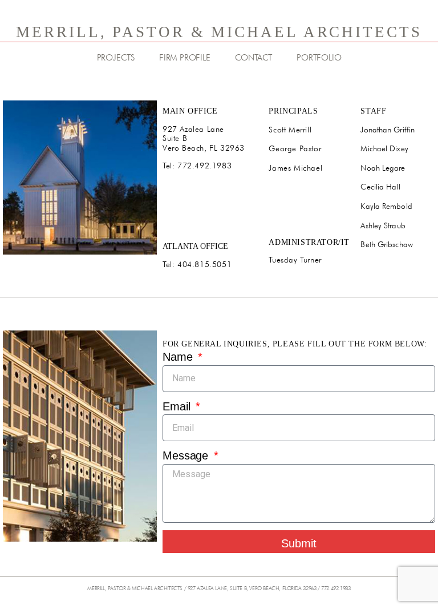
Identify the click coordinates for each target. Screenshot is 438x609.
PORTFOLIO (319, 58)
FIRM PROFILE (184, 58)
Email (178, 406)
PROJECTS (116, 58)
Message (187, 455)
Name (179, 356)
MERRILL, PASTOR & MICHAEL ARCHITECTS (218, 32)
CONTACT (254, 58)
